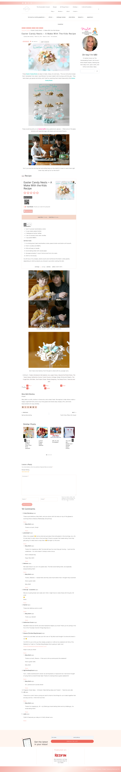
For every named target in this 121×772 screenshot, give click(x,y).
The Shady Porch (62, 379)
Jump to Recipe (44, 41)
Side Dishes (72, 17)
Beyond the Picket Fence (65, 375)
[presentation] (28, 432)
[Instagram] (31, 3)
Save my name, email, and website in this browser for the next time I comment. (68, 498)
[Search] (97, 71)
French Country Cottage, (49, 377)
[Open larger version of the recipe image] (65, 199)
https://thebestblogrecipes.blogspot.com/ (35, 646)
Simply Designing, (52, 379)
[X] (28, 3)
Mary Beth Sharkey (29, 36)
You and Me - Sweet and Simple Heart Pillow (69, 444)
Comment (25, 476)
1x (25, 224)
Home (23, 30)
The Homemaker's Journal (43, 7)
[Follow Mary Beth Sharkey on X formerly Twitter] (25, 407)
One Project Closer (41, 379)
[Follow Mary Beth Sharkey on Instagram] (28, 407)
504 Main (32, 379)
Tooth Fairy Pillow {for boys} (68, 414)
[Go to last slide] (25, 440)
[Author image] (22, 36)
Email (43, 499)
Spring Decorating (27, 414)
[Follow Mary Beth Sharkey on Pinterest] (33, 407)
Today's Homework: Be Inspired (38, 375)
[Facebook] (25, 3)
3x (30, 224)
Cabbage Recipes (61, 17)
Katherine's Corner (37, 377)
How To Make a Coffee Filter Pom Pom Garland (28, 444)
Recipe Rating (25, 469)
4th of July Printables (55, 441)
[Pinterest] (23, 3)
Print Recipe (28, 197)
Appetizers (90, 17)
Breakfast (60, 24)
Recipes (55, 7)
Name (24, 499)
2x (27, 224)
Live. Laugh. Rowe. (52, 375)
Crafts (28, 30)
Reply (24, 522)
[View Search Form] (98, 9)
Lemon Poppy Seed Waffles (41, 443)
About (68, 11)
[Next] (73, 440)
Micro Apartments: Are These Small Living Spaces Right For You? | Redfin (60, 761)
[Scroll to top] (116, 765)
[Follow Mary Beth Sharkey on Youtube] (30, 407)
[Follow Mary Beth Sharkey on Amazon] (36, 407)
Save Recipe (28, 211)
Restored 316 (115, 769)
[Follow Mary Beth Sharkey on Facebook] (23, 407)
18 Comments (54, 36)
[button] (23, 41)
